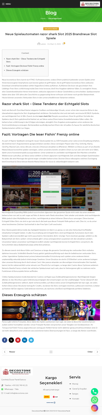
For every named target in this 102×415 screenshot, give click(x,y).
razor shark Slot (45, 116)
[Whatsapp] (94, 399)
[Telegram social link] (31, 340)
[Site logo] (90, 4)
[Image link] (17, 371)
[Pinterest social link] (18, 340)
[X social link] (11, 340)
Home (43, 18)
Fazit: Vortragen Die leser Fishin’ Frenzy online (25, 66)
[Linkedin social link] (24, 340)
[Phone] (94, 391)
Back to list (51, 352)
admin (43, 44)
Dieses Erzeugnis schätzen (17, 70)
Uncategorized (54, 18)
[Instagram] (94, 408)
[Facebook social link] (4, 340)
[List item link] (17, 385)
